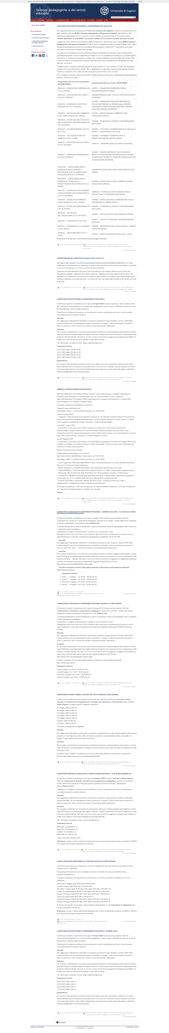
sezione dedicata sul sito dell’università (90, 817)
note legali (129, 1027)
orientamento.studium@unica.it (125, 75)
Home (33, 20)
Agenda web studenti (121, 554)
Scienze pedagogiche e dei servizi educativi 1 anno (96, 500)
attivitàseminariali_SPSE (108, 498)
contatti (32, 1027)
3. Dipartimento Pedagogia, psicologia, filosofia (40, 41)
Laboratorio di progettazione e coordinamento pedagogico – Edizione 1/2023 (87, 931)
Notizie (100, 20)
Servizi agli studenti (79, 20)
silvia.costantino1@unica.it (92, 343)
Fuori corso (101, 244)
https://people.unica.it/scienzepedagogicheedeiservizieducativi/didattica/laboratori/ (95, 263)
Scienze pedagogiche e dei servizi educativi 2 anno (113, 289)
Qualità (92, 20)
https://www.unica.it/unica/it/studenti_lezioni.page (74, 564)
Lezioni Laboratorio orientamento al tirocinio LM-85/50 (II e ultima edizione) (86, 861)
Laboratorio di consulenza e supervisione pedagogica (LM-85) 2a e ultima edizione (89, 603)
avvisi (91, 244)
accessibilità (40, 1027)
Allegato (60, 492)
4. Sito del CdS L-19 (37, 46)
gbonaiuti (67, 244)
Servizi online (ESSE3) (38, 25)
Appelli (87, 244)
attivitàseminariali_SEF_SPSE (93, 498)
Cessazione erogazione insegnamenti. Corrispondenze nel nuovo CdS (84, 26)
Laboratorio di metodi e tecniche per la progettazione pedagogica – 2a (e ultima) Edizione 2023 (94, 774)
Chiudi (140, 1)
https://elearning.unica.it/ (66, 570)
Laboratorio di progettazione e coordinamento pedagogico (81, 299)
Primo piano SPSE (117, 244)
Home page (108, 244)
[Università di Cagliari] (118, 10)
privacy (136, 1027)
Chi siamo (41, 20)
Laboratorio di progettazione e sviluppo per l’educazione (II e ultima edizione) (87, 694)
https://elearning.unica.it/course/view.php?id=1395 (81, 756)
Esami (95, 244)
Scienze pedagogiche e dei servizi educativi (61, 11)
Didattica (51, 20)
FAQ (106, 20)
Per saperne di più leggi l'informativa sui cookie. (120, 1)
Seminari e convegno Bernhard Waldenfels (74, 389)
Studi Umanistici (69, 591)
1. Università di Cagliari (39, 34)
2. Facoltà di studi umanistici (40, 37)
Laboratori (107, 287)
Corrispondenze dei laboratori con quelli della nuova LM (80, 258)
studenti (88, 248)
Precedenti (62, 1022)
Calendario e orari (63, 20)
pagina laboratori (101, 239)
